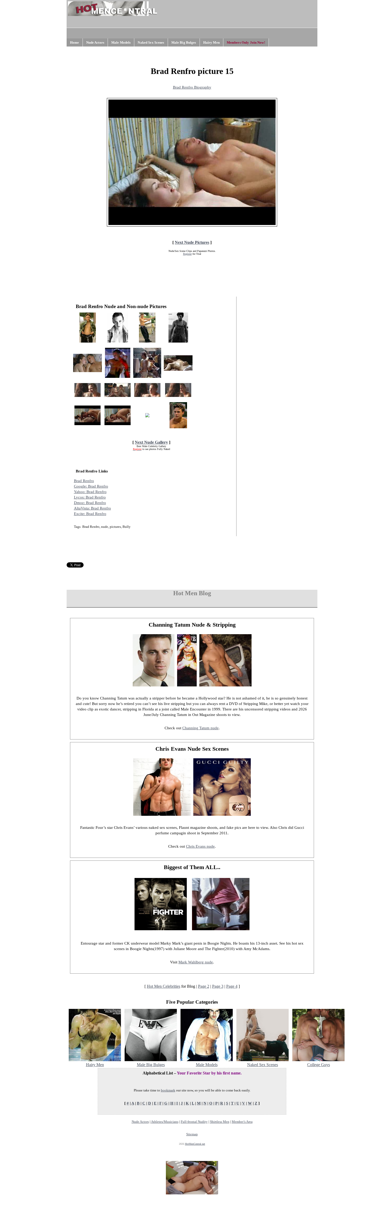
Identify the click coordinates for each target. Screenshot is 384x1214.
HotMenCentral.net (195, 1143)
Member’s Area (242, 1122)
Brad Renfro (84, 481)
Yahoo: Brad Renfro (90, 492)
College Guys (318, 1064)
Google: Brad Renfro (91, 486)
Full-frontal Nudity (194, 1122)
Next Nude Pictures (192, 242)
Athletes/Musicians (164, 1122)
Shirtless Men (219, 1122)
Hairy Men (211, 42)
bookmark (168, 1090)
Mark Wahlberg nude (195, 962)
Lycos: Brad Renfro (90, 497)
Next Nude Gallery (151, 442)
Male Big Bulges (183, 42)
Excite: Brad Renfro (90, 514)
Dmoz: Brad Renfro (90, 503)
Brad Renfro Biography (192, 87)
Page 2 (203, 986)
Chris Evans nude (200, 846)
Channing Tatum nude (200, 728)
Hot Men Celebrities (163, 986)
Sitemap (192, 1134)
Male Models (121, 42)
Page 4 (231, 986)
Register (187, 253)
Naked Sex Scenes (151, 42)
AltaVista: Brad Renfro (92, 508)
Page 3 (217, 986)
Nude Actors (95, 42)
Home (74, 42)
